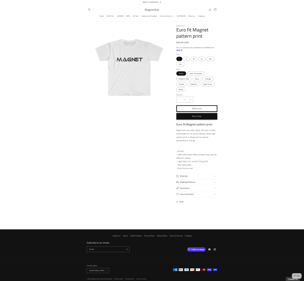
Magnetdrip (95, 279)
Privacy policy (129, 279)
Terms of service (141, 279)
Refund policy (118, 279)
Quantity (179, 95)
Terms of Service (176, 235)
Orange (208, 79)
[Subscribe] (126, 249)
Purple (181, 84)
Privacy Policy (149, 235)
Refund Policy (162, 235)
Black (181, 89)
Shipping (188, 235)
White (181, 73)
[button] (89, 9)
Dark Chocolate (196, 73)
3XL (180, 64)
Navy (197, 79)
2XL (210, 59)
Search (125, 235)
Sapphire (193, 84)
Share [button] (181, 201)
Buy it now (196, 116)
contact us (116, 235)
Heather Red (184, 79)
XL (202, 59)
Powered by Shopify (106, 279)
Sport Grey (207, 84)
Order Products (136, 235)
